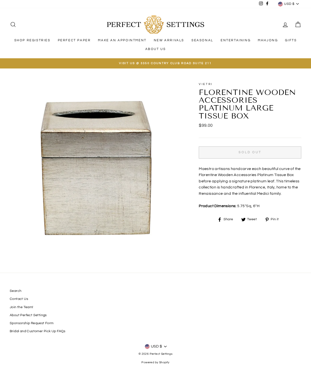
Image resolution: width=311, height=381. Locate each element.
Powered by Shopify (155, 362)
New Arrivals (169, 40)
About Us (155, 49)
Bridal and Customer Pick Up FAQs (38, 331)
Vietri (206, 84)
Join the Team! (21, 307)
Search (15, 291)
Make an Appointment (122, 40)
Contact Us (19, 299)
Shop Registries (32, 40)
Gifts (291, 40)
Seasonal (202, 40)
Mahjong (268, 40)
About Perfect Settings (28, 315)
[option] (155, 63)
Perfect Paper (74, 40)
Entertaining (236, 40)
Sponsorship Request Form (32, 323)
